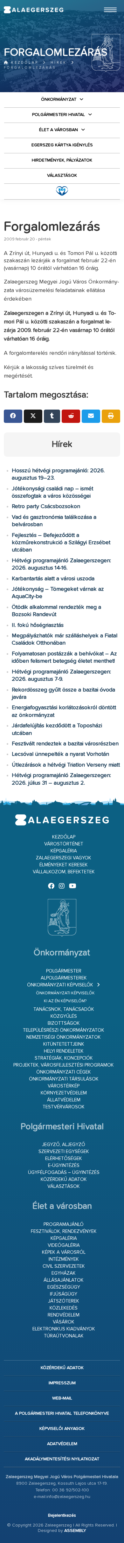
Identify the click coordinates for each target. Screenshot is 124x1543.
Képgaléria (64, 851)
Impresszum (62, 1383)
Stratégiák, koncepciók (64, 1058)
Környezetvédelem (64, 1093)
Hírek (59, 62)
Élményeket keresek (63, 865)
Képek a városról (64, 1252)
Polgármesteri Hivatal (58, 114)
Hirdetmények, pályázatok (62, 160)
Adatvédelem (62, 1444)
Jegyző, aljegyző (63, 1144)
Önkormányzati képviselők (60, 985)
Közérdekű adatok (64, 1179)
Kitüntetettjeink (63, 1044)
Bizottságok (64, 1023)
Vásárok (63, 1322)
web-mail (62, 1398)
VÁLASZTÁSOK (62, 175)
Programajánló (64, 1224)
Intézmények (64, 1259)
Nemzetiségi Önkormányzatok (63, 1037)
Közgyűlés (64, 1016)
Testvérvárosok (64, 1107)
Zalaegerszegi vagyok (63, 858)
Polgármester (63, 971)
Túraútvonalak (64, 1336)
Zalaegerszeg (33, 10)
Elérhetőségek (63, 1158)
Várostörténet (63, 844)
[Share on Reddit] (71, 416)
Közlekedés (64, 1308)
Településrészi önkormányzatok (63, 1030)
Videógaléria (64, 1245)
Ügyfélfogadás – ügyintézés (64, 1172)
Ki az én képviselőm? (65, 1001)
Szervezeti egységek (63, 1151)
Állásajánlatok (64, 1280)
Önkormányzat (58, 99)
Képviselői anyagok (62, 1428)
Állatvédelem (63, 1100)
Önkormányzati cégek (63, 1072)
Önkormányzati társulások (64, 1079)
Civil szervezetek (64, 1266)
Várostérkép (63, 1086)
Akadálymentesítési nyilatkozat (62, 1459)
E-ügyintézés (63, 1165)
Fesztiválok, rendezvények (64, 1231)
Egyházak (64, 1273)
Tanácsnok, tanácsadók (63, 1009)
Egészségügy (63, 1287)
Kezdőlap (23, 62)
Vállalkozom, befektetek (64, 872)
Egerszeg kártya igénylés (62, 145)
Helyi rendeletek (64, 1051)
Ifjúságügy (63, 1294)
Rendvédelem (63, 1315)
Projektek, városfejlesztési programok (63, 1065)
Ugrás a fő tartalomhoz (104, 2)
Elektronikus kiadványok (63, 1329)
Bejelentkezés (62, 1515)
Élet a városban (58, 130)
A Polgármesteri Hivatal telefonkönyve (62, 1413)
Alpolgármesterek (64, 978)
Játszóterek (63, 1301)
